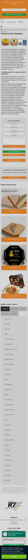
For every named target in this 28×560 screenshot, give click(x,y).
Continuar (14, 556)
